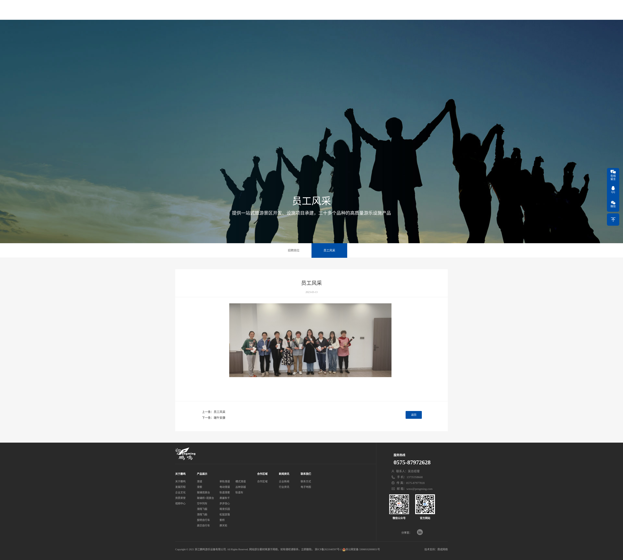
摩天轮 (223, 525)
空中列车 (202, 503)
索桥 (222, 520)
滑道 (199, 481)
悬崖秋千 (225, 498)
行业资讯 (284, 487)
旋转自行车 (203, 520)
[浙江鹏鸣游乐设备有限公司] (311, 9)
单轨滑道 (225, 481)
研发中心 (234, 12)
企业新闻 (284, 481)
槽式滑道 (240, 481)
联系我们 (438, 12)
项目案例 (258, 12)
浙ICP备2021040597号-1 (328, 549)
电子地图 (306, 487)
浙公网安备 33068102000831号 (363, 549)
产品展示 (209, 12)
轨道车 (239, 492)
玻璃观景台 (203, 492)
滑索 (199, 487)
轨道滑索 (225, 492)
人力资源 (413, 12)
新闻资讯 (389, 12)
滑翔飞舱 (202, 514)
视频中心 (180, 503)
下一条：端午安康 (213, 417)
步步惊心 (225, 503)
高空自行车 (203, 525)
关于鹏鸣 (185, 12)
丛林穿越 (240, 487)
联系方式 (306, 481)
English (444, 5)
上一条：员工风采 (213, 412)
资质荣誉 (180, 498)
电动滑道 (225, 487)
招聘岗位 (293, 250)
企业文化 (180, 492)
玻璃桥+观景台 (205, 498)
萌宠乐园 (225, 509)
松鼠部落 (225, 514)
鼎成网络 (442, 549)
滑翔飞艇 (202, 509)
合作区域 (365, 12)
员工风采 (329, 250)
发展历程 (180, 487)
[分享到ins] (420, 532)
